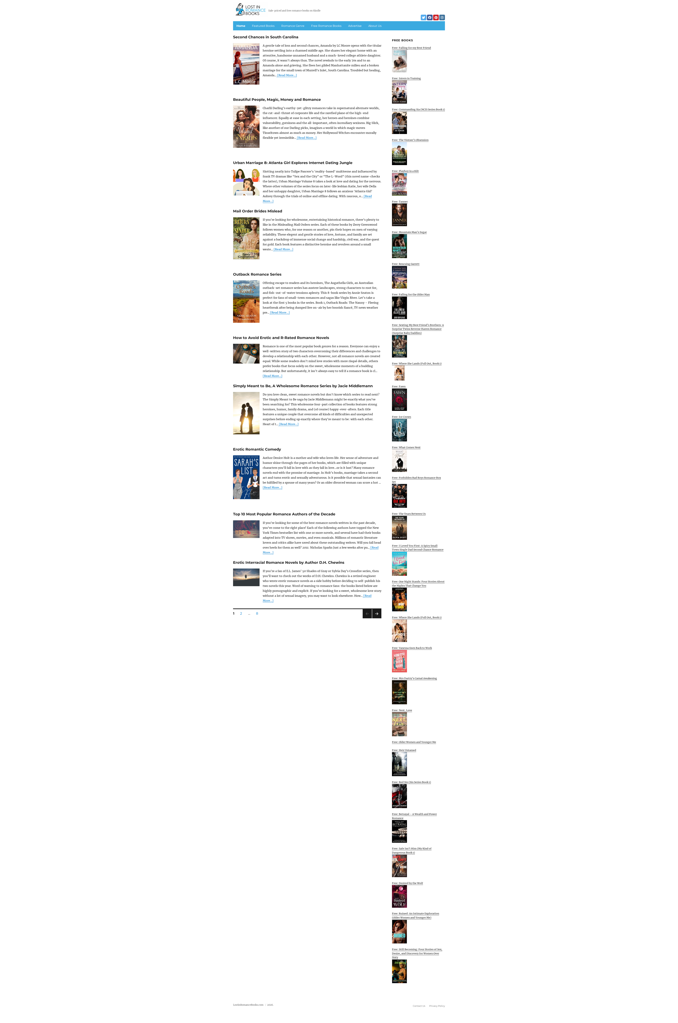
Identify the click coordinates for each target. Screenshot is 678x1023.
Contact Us (419, 1005)
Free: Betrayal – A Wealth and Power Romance (414, 816)
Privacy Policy (437, 1005)
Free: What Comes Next (406, 447)
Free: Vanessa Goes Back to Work (412, 648)
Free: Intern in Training (406, 78)
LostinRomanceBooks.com (248, 1004)
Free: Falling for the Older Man (411, 294)
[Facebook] (430, 17)
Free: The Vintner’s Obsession (410, 140)
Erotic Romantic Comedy (257, 449)
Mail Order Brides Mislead (257, 211)
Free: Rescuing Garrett (406, 264)
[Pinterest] (436, 17)
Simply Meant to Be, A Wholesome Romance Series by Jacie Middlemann (303, 386)
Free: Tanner (400, 201)
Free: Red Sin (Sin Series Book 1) (411, 782)
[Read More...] (286, 75)
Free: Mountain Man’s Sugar (409, 232)
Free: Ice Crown (401, 416)
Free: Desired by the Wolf (407, 883)
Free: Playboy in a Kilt (405, 171)
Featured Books (263, 26)
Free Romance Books (326, 26)
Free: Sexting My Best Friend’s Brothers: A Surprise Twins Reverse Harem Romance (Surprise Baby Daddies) (418, 329)
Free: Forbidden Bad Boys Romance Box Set (416, 479)
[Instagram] (442, 17)
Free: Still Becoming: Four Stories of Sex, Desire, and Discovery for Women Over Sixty (417, 953)
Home (240, 26)
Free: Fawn (399, 386)
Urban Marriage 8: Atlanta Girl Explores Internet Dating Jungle (292, 162)
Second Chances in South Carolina (265, 37)
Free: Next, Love (402, 710)
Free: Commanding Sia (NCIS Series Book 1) (418, 109)
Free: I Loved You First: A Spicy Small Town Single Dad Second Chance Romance (418, 547)
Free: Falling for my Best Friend (411, 47)
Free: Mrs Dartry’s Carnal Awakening (414, 678)
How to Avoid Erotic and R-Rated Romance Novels (281, 337)
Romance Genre (292, 26)
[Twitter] (423, 17)
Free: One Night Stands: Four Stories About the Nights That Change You (418, 583)
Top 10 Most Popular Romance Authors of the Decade (284, 514)
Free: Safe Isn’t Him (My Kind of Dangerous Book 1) (412, 850)
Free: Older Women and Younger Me (414, 742)
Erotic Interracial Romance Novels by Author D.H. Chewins (288, 562)
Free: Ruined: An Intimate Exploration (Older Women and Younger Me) (415, 915)
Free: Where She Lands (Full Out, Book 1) (417, 363)
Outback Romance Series (257, 274)
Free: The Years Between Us (409, 513)
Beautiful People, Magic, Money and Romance (277, 99)
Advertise (355, 26)
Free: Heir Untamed (404, 750)
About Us (375, 26)
